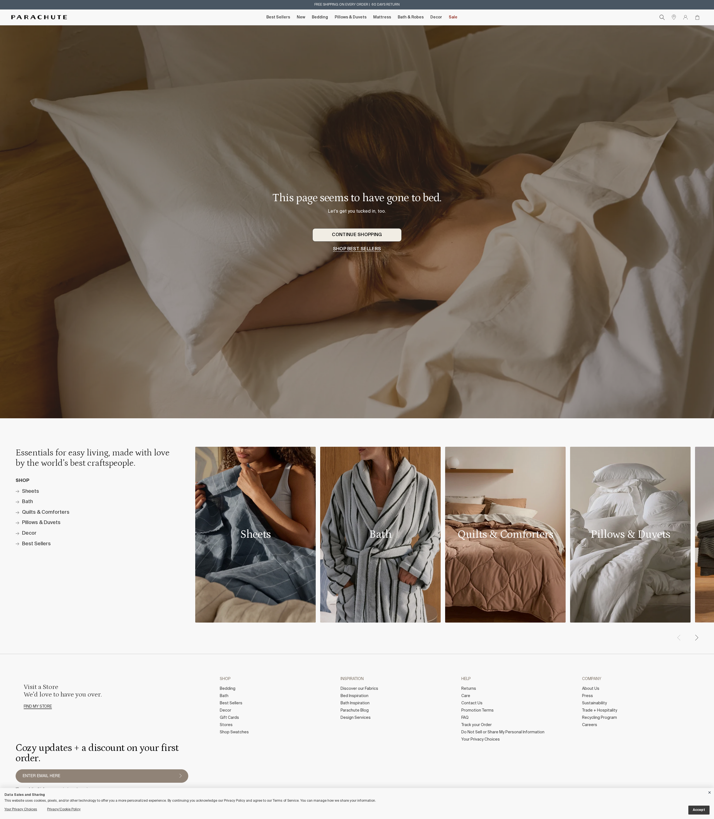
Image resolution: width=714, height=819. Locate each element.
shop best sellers (357, 249)
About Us (590, 689)
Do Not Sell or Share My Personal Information (502, 732)
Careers (589, 725)
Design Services (356, 718)
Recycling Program (599, 718)
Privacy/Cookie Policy (64, 809)
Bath (224, 696)
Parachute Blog (355, 710)
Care (465, 696)
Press (587, 696)
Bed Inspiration (354, 696)
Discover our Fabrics (359, 689)
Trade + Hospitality (599, 710)
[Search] (662, 17)
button (180, 776)
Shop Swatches (234, 732)
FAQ (465, 718)
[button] (696, 637)
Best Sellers (278, 17)
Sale (453, 17)
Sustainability (594, 703)
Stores (226, 725)
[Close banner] (710, 791)
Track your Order (476, 725)
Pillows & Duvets (350, 17)
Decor (436, 17)
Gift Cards (229, 718)
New (301, 17)
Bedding (320, 17)
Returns (468, 689)
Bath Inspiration (355, 703)
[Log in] (685, 17)
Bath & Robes (411, 17)
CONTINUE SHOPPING (357, 235)
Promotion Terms (477, 710)
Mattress (382, 17)
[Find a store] (673, 17)
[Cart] (697, 17)
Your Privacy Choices (480, 739)
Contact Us (472, 703)
